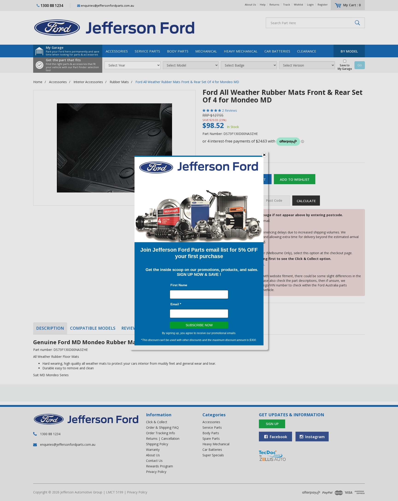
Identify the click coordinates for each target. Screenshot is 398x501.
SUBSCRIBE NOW (199, 325)
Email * (175, 304)
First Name (178, 285)
